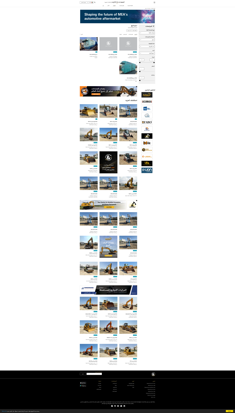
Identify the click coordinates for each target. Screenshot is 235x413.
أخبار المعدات (115, 383)
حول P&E (99, 383)
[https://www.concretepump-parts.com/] (147, 95)
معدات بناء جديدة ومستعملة (151, 383)
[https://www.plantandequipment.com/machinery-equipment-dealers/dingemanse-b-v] (108, 290)
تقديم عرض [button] (125, 34)
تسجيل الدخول (83, 2)
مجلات (116, 385)
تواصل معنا (99, 385)
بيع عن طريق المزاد (131, 383)
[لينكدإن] (123, 406)
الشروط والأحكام (99, 389)
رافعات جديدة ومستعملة (151, 385)
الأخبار (108, 5)
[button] (154, 2)
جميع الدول (151, 53)
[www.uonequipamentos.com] (147, 171)
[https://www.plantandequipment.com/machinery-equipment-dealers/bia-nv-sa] (147, 109)
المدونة (100, 387)
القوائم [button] (121, 34)
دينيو (153, 39)
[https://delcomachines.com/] (147, 102)
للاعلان (133, 387)
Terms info (4, 411)
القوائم (114, 5)
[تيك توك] (111, 406)
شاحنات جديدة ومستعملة (151, 389)
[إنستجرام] (114, 406)
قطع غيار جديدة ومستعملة (151, 395)
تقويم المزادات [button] (131, 34)
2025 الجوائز (115, 387)
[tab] (136, 34)
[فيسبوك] (117, 406)
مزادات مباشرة (153, 397)
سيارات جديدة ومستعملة (151, 391)
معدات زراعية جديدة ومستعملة (150, 393)
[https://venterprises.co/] (147, 164)
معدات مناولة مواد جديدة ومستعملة (149, 387)
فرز (82, 34)
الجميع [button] (136, 34)
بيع (103, 5)
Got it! (229, 411)
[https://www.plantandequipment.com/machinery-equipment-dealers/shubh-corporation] (147, 150)
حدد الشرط (151, 46)
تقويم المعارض (114, 391)
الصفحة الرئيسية (130, 5)
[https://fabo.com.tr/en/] (147, 123)
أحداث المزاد (115, 389)
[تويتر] (120, 406)
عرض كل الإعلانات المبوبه (130, 385)
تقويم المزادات (121, 5)
